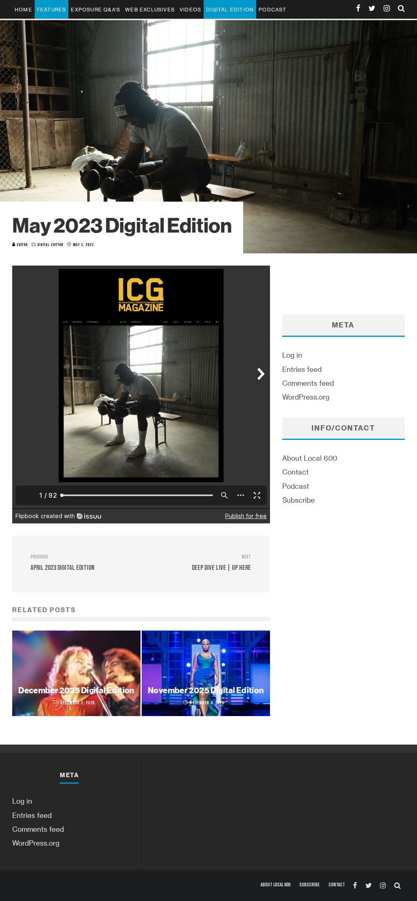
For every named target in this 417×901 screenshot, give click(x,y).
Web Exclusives (150, 9)
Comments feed (308, 383)
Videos (190, 9)
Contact (295, 472)
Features (51, 9)
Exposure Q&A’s (95, 9)
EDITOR (21, 244)
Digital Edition (230, 9)
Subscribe (298, 500)
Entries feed (302, 369)
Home (23, 9)
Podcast (272, 9)
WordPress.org (305, 397)
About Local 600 (309, 458)
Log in (292, 355)
